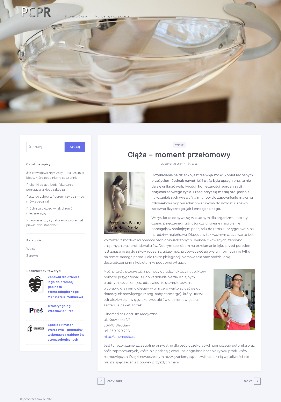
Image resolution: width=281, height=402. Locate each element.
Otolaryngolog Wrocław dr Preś (60, 308)
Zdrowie (32, 256)
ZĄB (194, 163)
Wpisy (179, 144)
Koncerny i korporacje (112, 16)
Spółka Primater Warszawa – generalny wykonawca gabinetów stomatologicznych (66, 332)
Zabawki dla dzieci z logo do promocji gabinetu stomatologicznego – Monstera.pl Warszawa (65, 287)
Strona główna (75, 16)
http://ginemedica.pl (120, 337)
